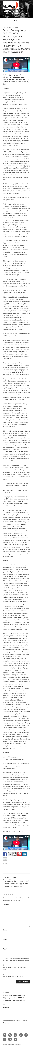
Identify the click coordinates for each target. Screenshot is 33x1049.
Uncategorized (11, 877)
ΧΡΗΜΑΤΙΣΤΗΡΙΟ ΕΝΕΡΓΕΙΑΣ (14, 886)
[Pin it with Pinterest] (19, 854)
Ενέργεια (15, 883)
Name (5, 930)
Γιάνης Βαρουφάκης (12, 881)
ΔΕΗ (21, 881)
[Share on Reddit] (14, 854)
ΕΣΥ (21, 883)
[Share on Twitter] (10, 854)
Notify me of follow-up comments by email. (14, 968)
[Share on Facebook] (5, 854)
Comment (6, 904)
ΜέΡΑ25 (25, 883)
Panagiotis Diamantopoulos (15, 12)
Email (5, 939)
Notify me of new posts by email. (13, 976)
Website (5, 949)
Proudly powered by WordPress (12, 1044)
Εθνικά (26, 881)
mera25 (11, 880)
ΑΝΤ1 (17, 880)
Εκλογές (8, 883)
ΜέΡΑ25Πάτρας (22, 885)
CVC (6, 880)
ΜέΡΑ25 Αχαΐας (10, 885)
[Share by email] (5, 859)
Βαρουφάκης (24, 880)
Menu (17, 21)
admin (17, 27)
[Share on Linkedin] (24, 854)
